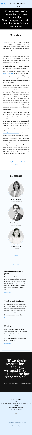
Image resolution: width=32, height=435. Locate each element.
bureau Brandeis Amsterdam (11, 133)
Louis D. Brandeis (8, 73)
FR (4, 4)
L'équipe (16, 256)
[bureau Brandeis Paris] (14, 6)
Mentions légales (17, 426)
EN (2, 4)
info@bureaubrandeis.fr (16, 407)
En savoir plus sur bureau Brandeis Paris (16, 163)
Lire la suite (7, 292)
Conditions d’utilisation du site (17, 422)
